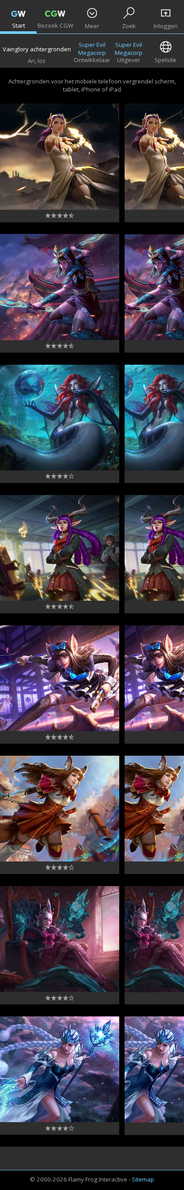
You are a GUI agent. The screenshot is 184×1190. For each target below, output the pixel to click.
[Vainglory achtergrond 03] (59, 939)
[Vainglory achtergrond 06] (59, 548)
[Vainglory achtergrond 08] (59, 287)
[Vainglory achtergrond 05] (59, 678)
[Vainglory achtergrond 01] (59, 157)
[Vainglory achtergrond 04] (59, 809)
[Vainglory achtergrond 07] (59, 418)
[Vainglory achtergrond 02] (59, 1069)
